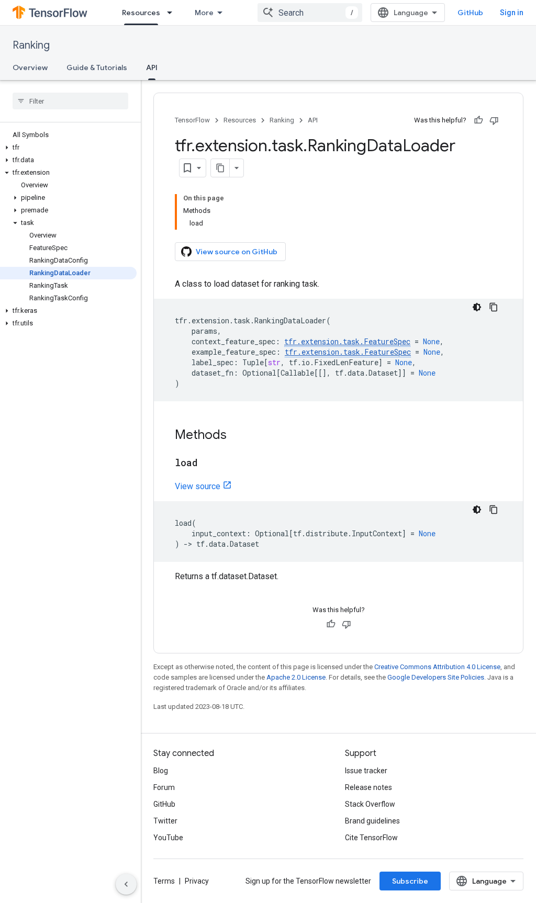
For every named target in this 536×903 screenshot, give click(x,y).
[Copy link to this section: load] (208, 463)
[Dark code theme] (476, 307)
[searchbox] (70, 101)
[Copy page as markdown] (220, 168)
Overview (30, 67)
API (152, 67)
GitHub (470, 12)
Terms (164, 881)
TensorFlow (192, 120)
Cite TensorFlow (371, 837)
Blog (160, 770)
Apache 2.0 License (296, 677)
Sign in (511, 12)
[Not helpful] (494, 120)
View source (197, 486)
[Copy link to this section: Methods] (237, 436)
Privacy (197, 881)
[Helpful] (478, 120)
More (204, 12)
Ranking (31, 45)
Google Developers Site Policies (435, 677)
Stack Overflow (370, 804)
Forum (164, 787)
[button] (68, 147)
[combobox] (310, 12)
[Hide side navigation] (126, 884)
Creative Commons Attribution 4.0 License (437, 667)
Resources (141, 12)
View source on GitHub (236, 251)
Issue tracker (366, 770)
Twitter (165, 821)
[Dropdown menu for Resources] (172, 12)
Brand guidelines (372, 821)
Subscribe (410, 881)
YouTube (168, 837)
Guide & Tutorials (96, 67)
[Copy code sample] (493, 307)
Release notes (368, 787)
